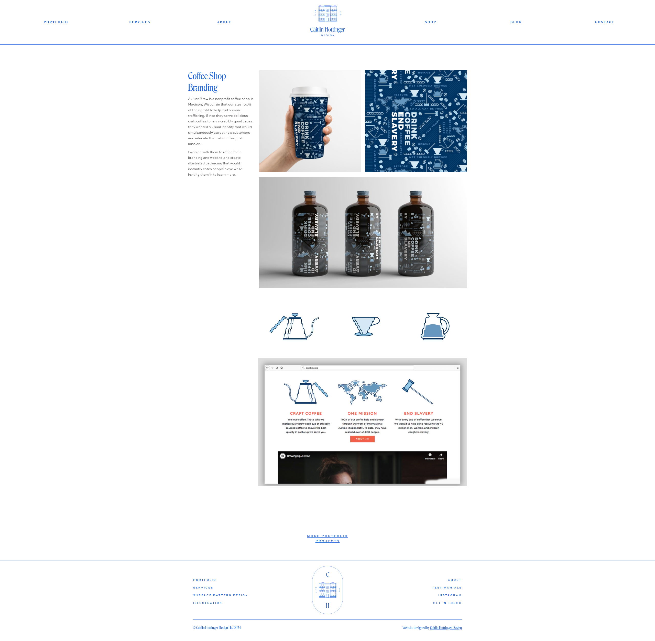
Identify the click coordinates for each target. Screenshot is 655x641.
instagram (450, 595)
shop (430, 22)
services (139, 22)
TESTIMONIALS (447, 587)
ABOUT (224, 22)
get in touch (447, 603)
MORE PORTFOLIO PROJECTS (327, 538)
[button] (357, 480)
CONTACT (604, 22)
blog (516, 22)
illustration (207, 603)
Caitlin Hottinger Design (446, 627)
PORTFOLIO (54, 22)
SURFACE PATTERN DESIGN (220, 595)
